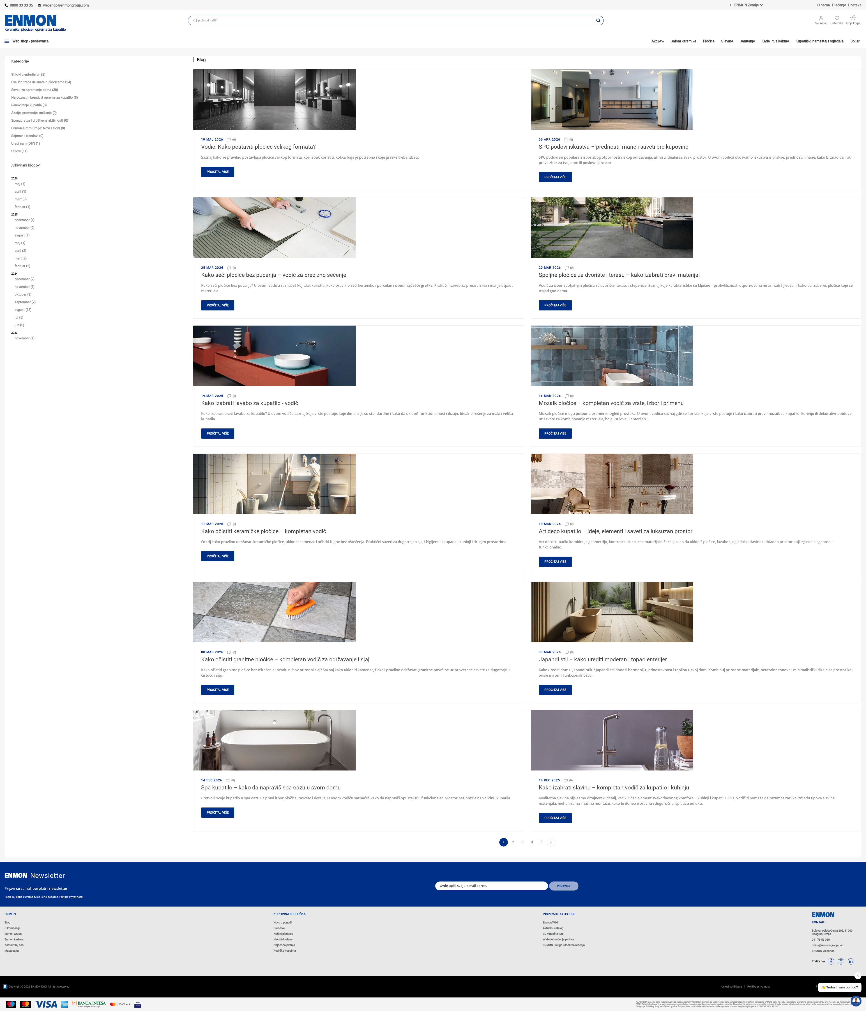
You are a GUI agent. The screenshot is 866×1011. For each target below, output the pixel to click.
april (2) (20, 251)
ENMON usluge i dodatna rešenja (564, 945)
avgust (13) (23, 310)
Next (551, 842)
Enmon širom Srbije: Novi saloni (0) (38, 128)
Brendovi (279, 928)
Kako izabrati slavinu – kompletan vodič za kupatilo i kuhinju (614, 787)
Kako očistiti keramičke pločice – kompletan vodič (263, 531)
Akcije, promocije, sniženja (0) (34, 113)
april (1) (20, 192)
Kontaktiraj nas (14, 945)
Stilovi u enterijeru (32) (28, 74)
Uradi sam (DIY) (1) (25, 143)
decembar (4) (25, 220)
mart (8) (21, 199)
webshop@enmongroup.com (66, 5)
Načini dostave (283, 939)
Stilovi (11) (19, 151)
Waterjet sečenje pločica (558, 939)
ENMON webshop (823, 951)
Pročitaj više (218, 172)
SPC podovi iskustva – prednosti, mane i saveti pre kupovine (613, 146)
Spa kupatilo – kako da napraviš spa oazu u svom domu (271, 787)
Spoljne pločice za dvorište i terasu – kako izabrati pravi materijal (619, 275)
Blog (7, 922)
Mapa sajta (12, 950)
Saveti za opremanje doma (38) (34, 90)
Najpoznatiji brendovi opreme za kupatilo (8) (44, 97)
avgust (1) (22, 235)
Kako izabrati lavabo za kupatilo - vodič (249, 403)
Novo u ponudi (283, 922)
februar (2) (22, 266)
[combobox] (390, 20)
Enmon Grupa (13, 933)
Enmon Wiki (550, 922)
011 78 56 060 (821, 939)
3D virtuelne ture (553, 933)
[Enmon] (16, 875)
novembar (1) (25, 287)
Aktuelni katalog (553, 928)
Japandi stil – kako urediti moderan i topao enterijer (603, 659)
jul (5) (19, 317)
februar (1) (22, 207)
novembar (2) (25, 228)
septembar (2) (25, 302)
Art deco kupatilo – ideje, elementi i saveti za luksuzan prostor (615, 531)
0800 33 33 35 (21, 5)
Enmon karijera (14, 939)
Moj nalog (821, 23)
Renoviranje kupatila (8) (29, 105)
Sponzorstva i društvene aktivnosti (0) (39, 120)
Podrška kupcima (285, 950)
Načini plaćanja (283, 933)
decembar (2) (25, 279)
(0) (234, 139)
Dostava (854, 5)
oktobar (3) (23, 294)
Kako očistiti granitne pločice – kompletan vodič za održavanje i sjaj (285, 659)
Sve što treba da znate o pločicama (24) (41, 82)
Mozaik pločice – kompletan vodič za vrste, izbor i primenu (611, 403)
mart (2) (21, 258)
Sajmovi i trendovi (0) (27, 136)
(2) (572, 524)
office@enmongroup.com (828, 945)
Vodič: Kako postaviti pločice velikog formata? (258, 146)
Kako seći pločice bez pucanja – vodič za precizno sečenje (273, 275)
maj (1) (20, 184)
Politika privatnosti (71, 897)
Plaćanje (839, 5)
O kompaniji (12, 928)
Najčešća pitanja (284, 945)
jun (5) (19, 325)
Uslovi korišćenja (731, 986)
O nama (823, 5)
